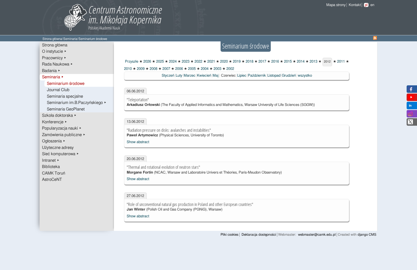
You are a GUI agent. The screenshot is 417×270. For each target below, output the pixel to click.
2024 (172, 61)
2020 (223, 61)
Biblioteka (51, 167)
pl (366, 5)
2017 (261, 61)
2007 (165, 69)
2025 (159, 61)
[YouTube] (411, 98)
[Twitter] (410, 123)
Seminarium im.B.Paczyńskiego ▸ (76, 103)
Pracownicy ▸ (54, 58)
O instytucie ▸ (54, 51)
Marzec (189, 75)
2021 (210, 61)
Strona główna (52, 39)
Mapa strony (336, 5)
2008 (153, 69)
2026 (146, 61)
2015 (287, 61)
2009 (140, 69)
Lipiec (241, 75)
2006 (178, 69)
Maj (216, 75)
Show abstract (138, 142)
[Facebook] (410, 90)
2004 (204, 69)
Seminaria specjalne (65, 96)
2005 (191, 69)
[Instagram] (410, 115)
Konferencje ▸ (54, 122)
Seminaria (70, 39)
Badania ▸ (51, 71)
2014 (300, 61)
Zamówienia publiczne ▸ (63, 135)
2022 (198, 61)
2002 (229, 69)
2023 (185, 61)
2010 (128, 69)
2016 (274, 61)
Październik (257, 75)
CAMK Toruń (53, 173)
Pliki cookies (229, 234)
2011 (340, 61)
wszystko (305, 75)
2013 (313, 61)
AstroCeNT (52, 180)
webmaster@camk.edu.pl (317, 234)
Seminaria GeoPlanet (66, 109)
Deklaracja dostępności (259, 234)
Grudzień (289, 75)
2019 (236, 61)
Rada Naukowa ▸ (57, 64)
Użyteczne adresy (58, 148)
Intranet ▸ (50, 160)
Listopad (273, 75)
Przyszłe (131, 61)
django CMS (367, 234)
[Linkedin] (410, 107)
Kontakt (355, 5)
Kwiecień (204, 75)
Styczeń (168, 75)
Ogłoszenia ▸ (53, 141)
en (372, 5)
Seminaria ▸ (53, 77)
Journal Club (58, 90)
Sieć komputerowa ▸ (60, 154)
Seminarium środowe (65, 84)
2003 (217, 69)
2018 (249, 61)
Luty (179, 75)
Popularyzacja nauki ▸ (62, 128)
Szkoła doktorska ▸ (59, 115)
